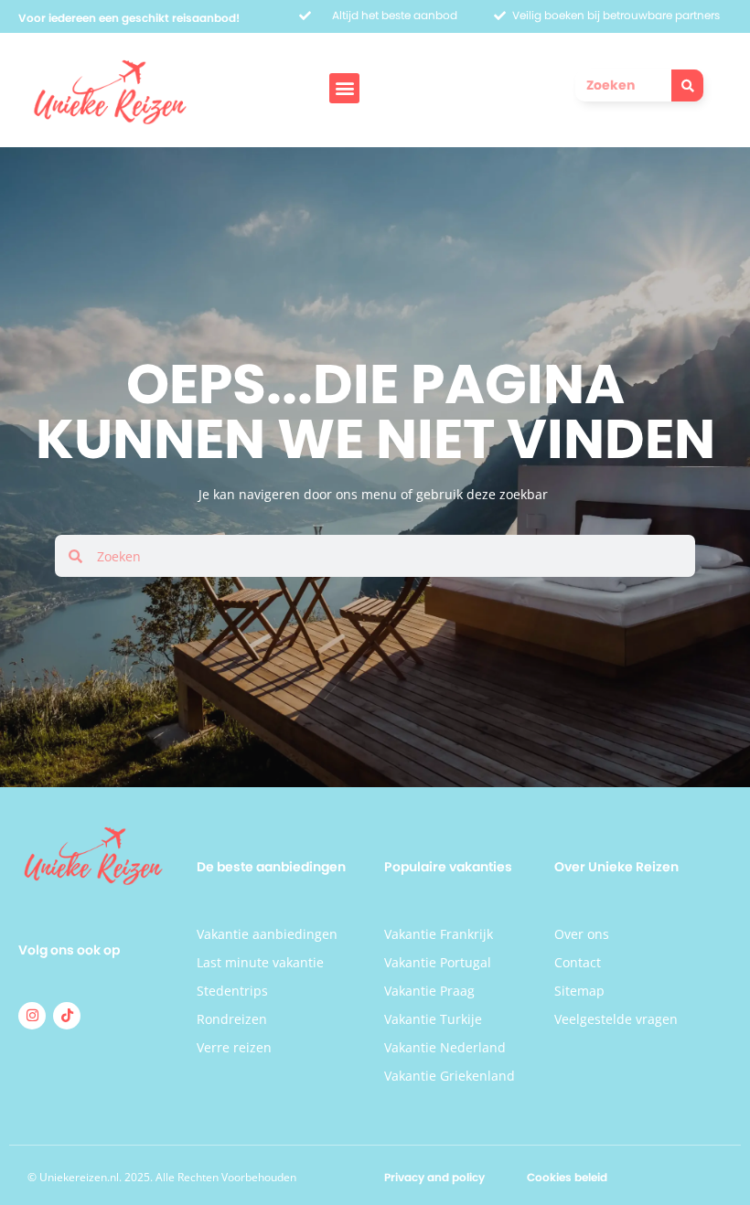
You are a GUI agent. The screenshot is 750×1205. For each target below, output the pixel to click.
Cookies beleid (567, 1177)
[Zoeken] (687, 85)
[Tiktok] (66, 1015)
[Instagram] (32, 1015)
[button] (344, 88)
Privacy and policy (434, 1177)
